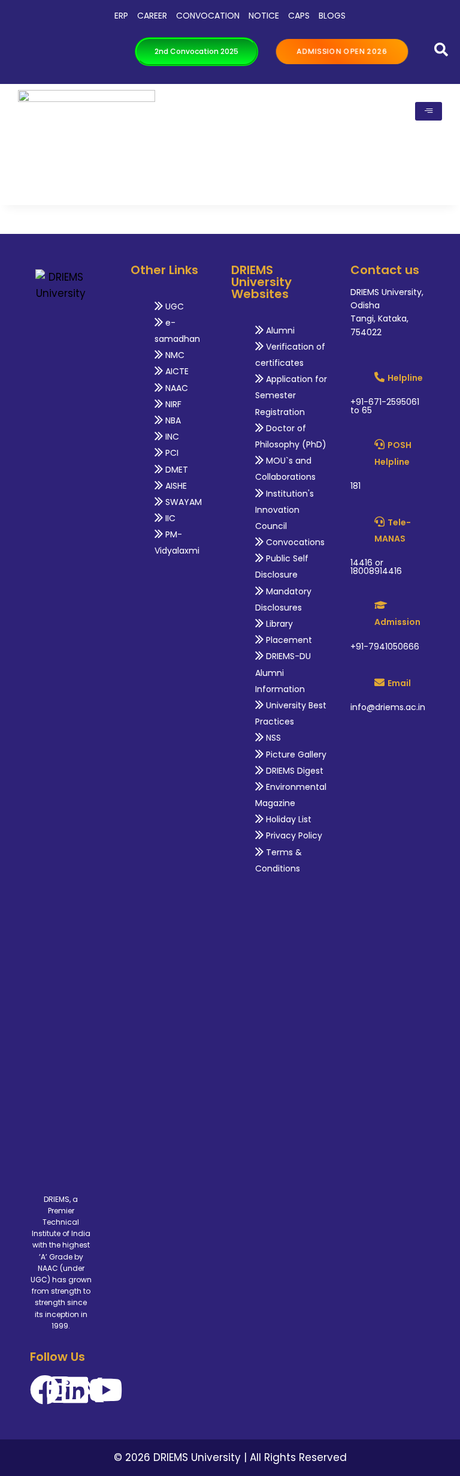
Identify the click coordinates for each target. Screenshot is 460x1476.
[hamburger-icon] (428, 111)
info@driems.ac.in (387, 707)
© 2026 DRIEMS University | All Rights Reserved (230, 1457)
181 (355, 486)
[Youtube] (105, 1390)
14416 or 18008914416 (376, 567)
